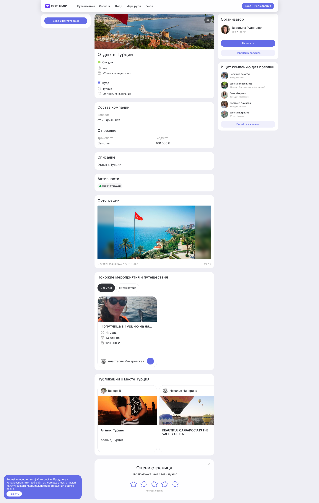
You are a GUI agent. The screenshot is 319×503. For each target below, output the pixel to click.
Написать (248, 43)
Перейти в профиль (248, 52)
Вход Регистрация (258, 5)
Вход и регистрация (66, 20)
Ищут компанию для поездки (247, 67)
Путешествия (86, 6)
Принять (14, 493)
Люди (118, 6)
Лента (149, 6)
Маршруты (133, 6)
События (104, 6)
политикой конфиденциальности (27, 485)
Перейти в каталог (248, 124)
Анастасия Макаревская (126, 361)
